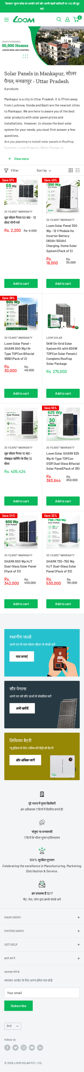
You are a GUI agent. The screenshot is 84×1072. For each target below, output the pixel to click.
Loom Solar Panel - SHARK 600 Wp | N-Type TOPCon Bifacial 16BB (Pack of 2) (19, 351)
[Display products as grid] (71, 170)
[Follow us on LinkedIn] (40, 1048)
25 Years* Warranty (18, 211)
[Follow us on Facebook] (7, 1048)
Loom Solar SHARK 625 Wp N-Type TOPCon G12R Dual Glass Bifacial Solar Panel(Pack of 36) (63, 460)
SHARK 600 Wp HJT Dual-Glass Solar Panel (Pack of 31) (20, 566)
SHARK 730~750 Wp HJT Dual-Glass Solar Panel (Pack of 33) (61, 566)
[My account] (67, 19)
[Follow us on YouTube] (32, 1048)
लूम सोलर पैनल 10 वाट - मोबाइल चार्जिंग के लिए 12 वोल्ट (18, 458)
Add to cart (21, 283)
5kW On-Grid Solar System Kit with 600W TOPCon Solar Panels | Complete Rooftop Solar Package (61, 353)
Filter (15, 170)
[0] (76, 19)
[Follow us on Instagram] (24, 1048)
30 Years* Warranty (18, 337)
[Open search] (59, 19)
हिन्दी (9, 1026)
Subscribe (18, 1006)
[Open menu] (6, 19)
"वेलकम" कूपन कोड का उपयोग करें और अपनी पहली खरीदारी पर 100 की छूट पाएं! (42, 6)
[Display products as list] (78, 170)
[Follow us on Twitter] (15, 1048)
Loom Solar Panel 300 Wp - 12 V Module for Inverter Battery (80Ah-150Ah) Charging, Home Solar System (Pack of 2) (61, 238)
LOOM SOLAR (54, 337)
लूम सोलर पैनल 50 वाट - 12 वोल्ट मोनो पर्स (20, 219)
